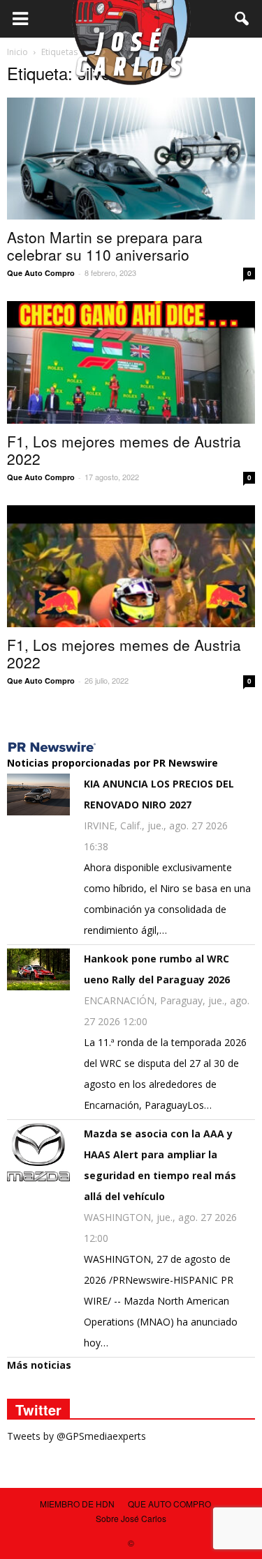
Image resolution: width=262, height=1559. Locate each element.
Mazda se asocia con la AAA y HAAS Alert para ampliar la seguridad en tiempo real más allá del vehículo (160, 1165)
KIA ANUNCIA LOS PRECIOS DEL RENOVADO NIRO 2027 (159, 794)
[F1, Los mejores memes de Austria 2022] (131, 362)
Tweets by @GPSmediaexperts (76, 1436)
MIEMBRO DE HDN (77, 1504)
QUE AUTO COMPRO (169, 1504)
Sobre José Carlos (131, 1518)
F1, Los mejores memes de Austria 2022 (124, 450)
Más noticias (39, 1365)
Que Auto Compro (41, 273)
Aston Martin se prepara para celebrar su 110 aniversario (105, 245)
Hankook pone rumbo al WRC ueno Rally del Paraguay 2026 (157, 969)
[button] (242, 19)
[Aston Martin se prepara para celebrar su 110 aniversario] (131, 159)
